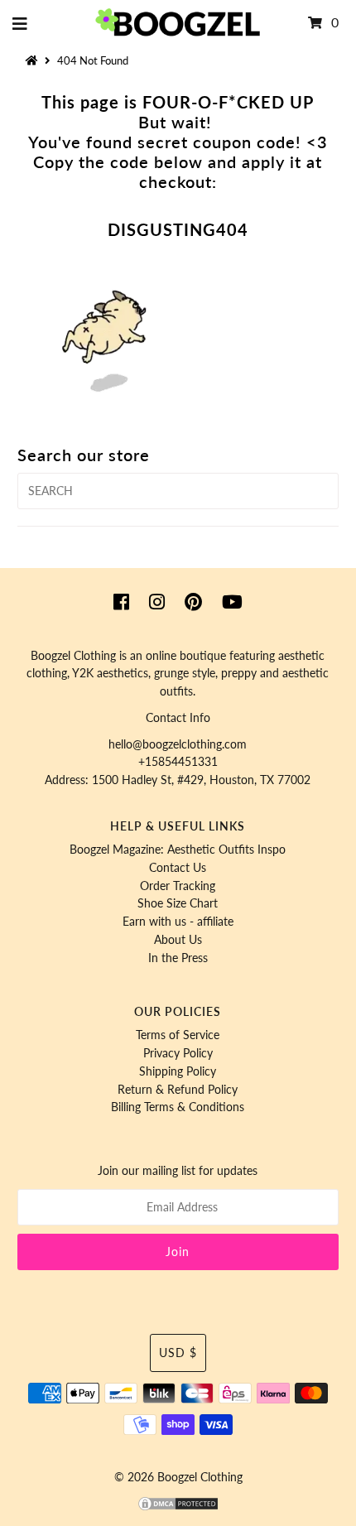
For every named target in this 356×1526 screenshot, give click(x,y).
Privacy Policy (178, 1053)
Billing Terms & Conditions (177, 1107)
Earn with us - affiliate (178, 921)
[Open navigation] (20, 23)
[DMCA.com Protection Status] (178, 1507)
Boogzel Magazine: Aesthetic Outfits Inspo (178, 849)
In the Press (178, 958)
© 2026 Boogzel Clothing (178, 1477)
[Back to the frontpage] (34, 60)
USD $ (178, 1353)
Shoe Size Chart (177, 903)
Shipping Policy (177, 1071)
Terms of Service (177, 1035)
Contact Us (177, 867)
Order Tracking (177, 886)
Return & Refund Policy (178, 1089)
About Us (178, 939)
